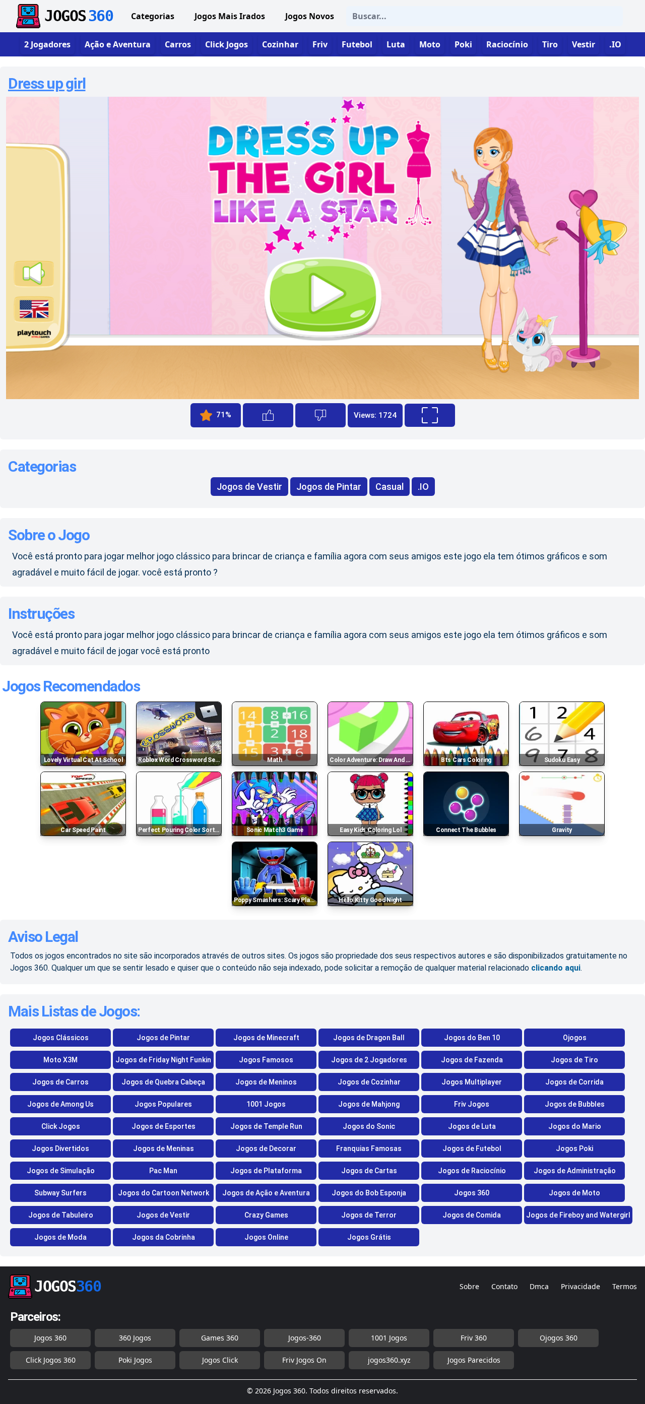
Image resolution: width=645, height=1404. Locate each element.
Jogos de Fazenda (472, 1060)
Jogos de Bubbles (575, 1104)
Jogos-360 (304, 1338)
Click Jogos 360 (51, 1360)
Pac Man (163, 1171)
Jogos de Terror (369, 1215)
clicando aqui (555, 968)
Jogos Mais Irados (230, 16)
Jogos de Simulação (61, 1171)
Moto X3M (60, 1060)
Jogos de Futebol (471, 1148)
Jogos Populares (163, 1104)
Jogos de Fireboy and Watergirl (578, 1215)
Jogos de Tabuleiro (60, 1215)
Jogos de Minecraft (266, 1038)
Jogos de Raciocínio (472, 1171)
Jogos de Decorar (266, 1148)
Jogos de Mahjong (369, 1104)
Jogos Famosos (266, 1060)
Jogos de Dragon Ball (369, 1038)
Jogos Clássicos (61, 1038)
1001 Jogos (266, 1104)
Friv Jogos (471, 1104)
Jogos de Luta (472, 1126)
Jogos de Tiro (574, 1060)
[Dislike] (320, 415)
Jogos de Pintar (328, 486)
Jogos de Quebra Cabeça (163, 1082)
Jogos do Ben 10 (472, 1038)
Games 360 (219, 1338)
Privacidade (580, 1286)
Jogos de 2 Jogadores (369, 1060)
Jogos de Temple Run (266, 1126)
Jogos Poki (574, 1148)
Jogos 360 (471, 1193)
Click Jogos (60, 1126)
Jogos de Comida (471, 1215)
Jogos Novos (309, 16)
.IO (423, 486)
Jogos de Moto (574, 1193)
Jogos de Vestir (249, 486)
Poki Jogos (135, 1360)
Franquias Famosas (369, 1148)
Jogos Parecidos (473, 1360)
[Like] (268, 415)
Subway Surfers (60, 1193)
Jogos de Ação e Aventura (266, 1193)
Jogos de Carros (60, 1082)
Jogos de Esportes (164, 1126)
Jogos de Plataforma (266, 1171)
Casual (389, 486)
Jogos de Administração (575, 1171)
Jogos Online (266, 1237)
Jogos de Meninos (266, 1082)
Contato (504, 1286)
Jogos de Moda (60, 1237)
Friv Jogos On (304, 1360)
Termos (624, 1286)
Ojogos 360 (558, 1338)
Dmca (539, 1286)
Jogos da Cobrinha (163, 1237)
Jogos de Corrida (574, 1082)
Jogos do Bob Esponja (369, 1193)
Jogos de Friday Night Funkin (163, 1060)
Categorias (152, 16)
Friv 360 (474, 1338)
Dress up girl (47, 83)
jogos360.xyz (389, 1360)
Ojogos (575, 1038)
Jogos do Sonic (369, 1126)
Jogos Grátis (369, 1237)
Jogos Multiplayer (471, 1082)
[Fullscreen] (430, 415)
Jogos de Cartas (369, 1171)
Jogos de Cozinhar (369, 1082)
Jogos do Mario (574, 1126)
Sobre (469, 1286)
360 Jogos (135, 1338)
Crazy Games (266, 1215)
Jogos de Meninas (163, 1148)
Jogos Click (220, 1360)
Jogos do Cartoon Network (163, 1193)
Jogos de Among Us (60, 1104)
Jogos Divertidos (60, 1148)
